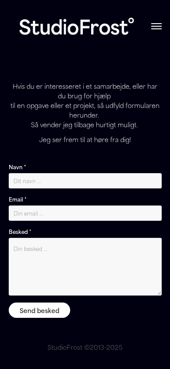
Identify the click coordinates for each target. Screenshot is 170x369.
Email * (18, 198)
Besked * (20, 231)
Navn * (17, 166)
